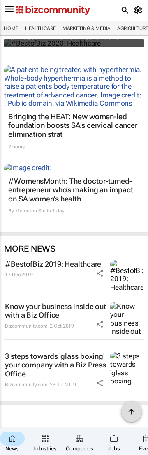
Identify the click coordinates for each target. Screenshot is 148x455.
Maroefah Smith (33, 211)
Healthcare (40, 28)
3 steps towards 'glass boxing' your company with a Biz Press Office (55, 365)
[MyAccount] (139, 10)
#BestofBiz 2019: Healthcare (53, 264)
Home (11, 28)
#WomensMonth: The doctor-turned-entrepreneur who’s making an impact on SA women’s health (70, 190)
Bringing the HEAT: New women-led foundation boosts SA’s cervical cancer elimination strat (72, 125)
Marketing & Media (86, 28)
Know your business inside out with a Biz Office (55, 311)
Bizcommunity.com (26, 326)
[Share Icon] (100, 273)
